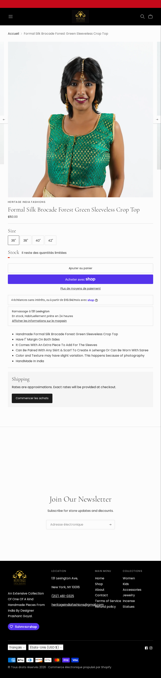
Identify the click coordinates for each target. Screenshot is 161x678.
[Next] (157, 119)
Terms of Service (108, 601)
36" (13, 240)
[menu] (10, 16)
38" (25, 240)
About (99, 589)
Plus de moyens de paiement (80, 288)
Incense (129, 601)
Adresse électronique (64, 520)
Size (12, 231)
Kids (126, 584)
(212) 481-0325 (62, 596)
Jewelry (129, 595)
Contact (101, 595)
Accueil (13, 33)
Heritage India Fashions (27, 202)
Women (129, 578)
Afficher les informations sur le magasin (39, 321)
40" (38, 240)
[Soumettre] (110, 524)
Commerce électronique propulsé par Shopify (79, 667)
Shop (99, 584)
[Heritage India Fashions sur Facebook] (146, 648)
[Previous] (4, 119)
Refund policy (105, 606)
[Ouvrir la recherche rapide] (142, 16)
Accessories (132, 589)
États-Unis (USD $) (44, 647)
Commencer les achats (32, 398)
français (15, 647)
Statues (128, 606)
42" (50, 240)
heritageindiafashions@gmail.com (77, 604)
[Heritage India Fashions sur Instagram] (150, 648)
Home (99, 578)
